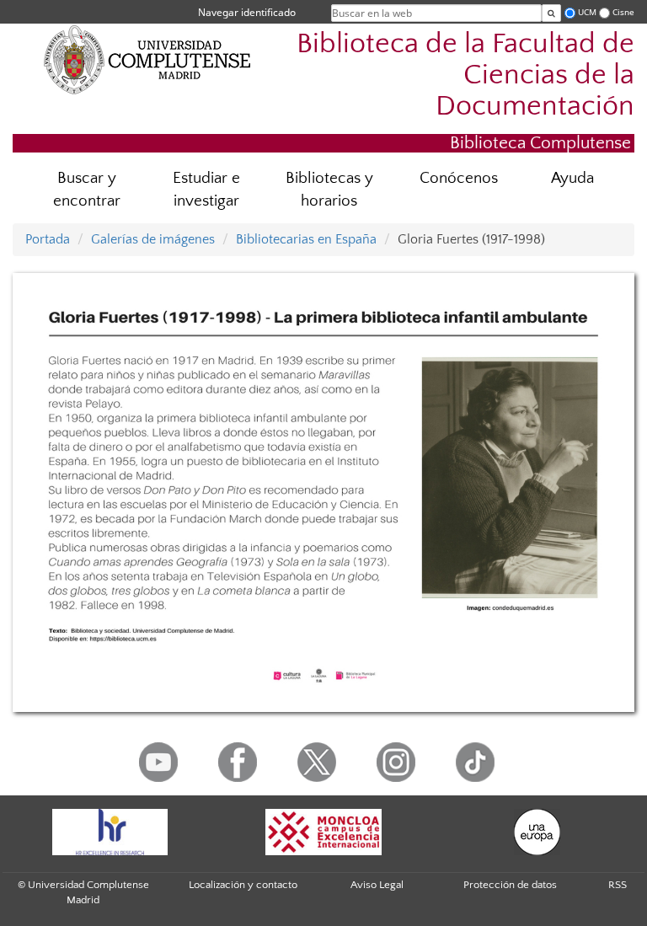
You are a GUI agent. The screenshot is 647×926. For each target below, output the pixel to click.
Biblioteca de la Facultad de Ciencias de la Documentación (465, 75)
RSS (617, 885)
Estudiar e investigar (206, 189)
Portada (47, 239)
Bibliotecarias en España (306, 239)
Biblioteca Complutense (540, 143)
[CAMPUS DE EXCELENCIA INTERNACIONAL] (323, 832)
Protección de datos (510, 885)
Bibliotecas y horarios (329, 189)
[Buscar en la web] (551, 13)
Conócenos (459, 178)
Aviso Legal (377, 885)
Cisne (623, 12)
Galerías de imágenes (153, 239)
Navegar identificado (247, 12)
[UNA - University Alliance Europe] (537, 832)
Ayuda (572, 178)
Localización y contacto (243, 885)
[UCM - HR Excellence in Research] (109, 832)
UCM (587, 12)
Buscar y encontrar (86, 189)
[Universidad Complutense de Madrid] (147, 59)
